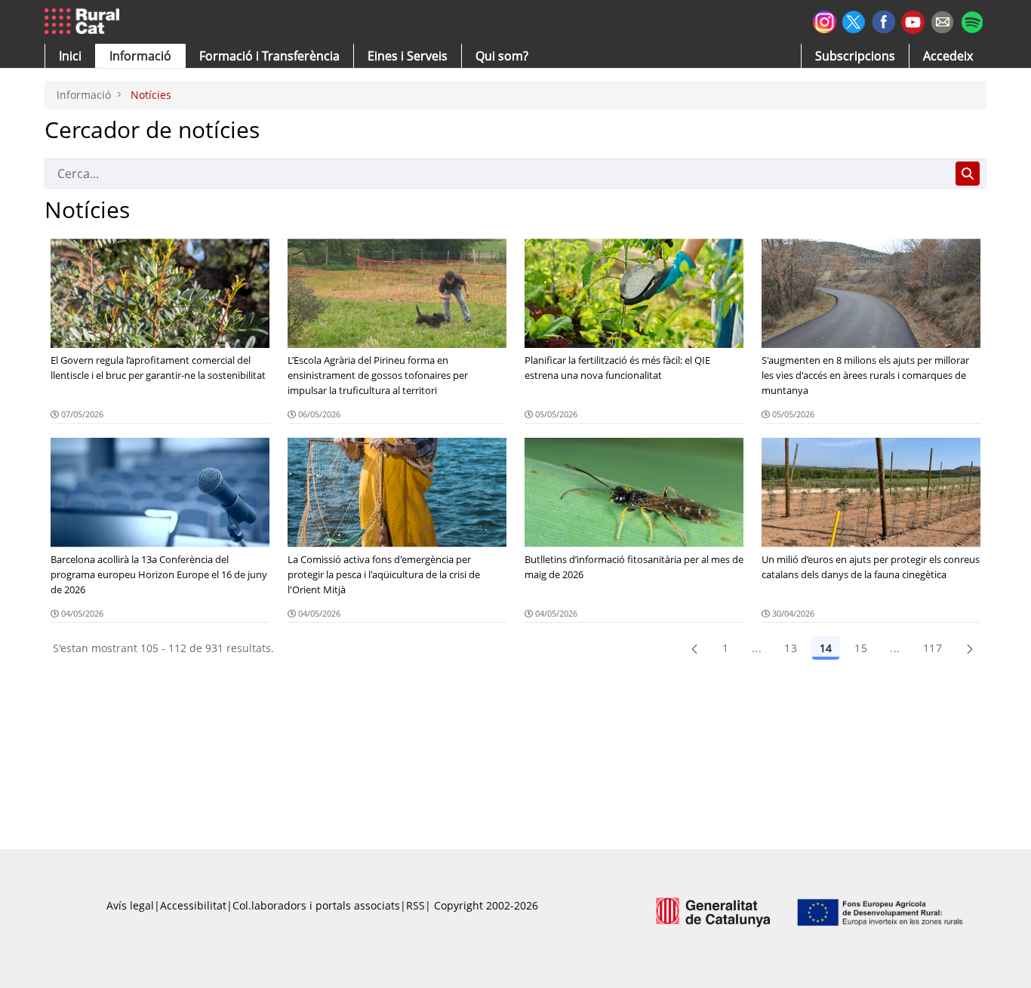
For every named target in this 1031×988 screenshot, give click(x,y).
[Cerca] (968, 174)
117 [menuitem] (932, 648)
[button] (70, 56)
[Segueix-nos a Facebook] (883, 20)
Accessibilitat (193, 905)
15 (860, 648)
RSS (415, 905)
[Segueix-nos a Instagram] (824, 20)
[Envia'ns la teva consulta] (942, 20)
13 (790, 648)
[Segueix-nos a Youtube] (913, 21)
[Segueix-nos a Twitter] (854, 20)
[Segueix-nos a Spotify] (971, 20)
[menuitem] (269, 56)
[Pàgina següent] (969, 648)
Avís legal (130, 905)
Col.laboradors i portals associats (316, 905)
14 (826, 648)
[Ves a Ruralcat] (85, 22)
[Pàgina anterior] (694, 648)
